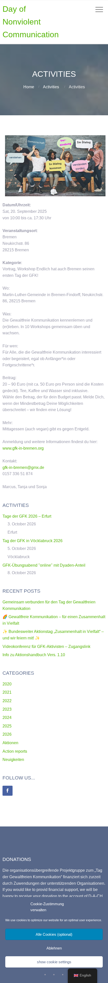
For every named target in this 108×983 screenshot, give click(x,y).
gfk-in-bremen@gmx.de (23, 467)
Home (28, 87)
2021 (7, 692)
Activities (51, 87)
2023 (7, 709)
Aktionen (10, 743)
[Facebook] (8, 791)
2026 (7, 734)
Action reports (15, 751)
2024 (7, 717)
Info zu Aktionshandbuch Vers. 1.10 (34, 655)
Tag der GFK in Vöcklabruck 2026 (33, 541)
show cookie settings (54, 962)
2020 (7, 684)
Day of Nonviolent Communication (31, 22)
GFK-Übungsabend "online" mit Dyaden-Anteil (44, 565)
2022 (7, 701)
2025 (7, 726)
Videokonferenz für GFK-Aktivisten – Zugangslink (46, 646)
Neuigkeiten (13, 759)
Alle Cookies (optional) (54, 934)
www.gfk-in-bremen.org (23, 448)
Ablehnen (54, 948)
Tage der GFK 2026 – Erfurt (27, 516)
